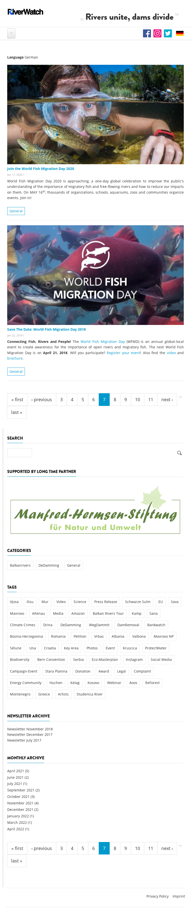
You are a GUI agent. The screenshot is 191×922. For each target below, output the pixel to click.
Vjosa (14, 601)
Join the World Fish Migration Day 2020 (40, 168)
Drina (47, 624)
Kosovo (93, 682)
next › (167, 399)
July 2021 (14, 783)
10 (137, 399)
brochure (15, 358)
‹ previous (41, 399)
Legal (121, 671)
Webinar (114, 682)
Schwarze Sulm (137, 601)
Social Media (161, 659)
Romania (58, 636)
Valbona (139, 636)
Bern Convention (51, 659)
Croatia (50, 648)
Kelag (75, 682)
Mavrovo (17, 613)
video (171, 352)
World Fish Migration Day (103, 341)
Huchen (55, 682)
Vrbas (99, 636)
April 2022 (15, 829)
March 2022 (17, 822)
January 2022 (18, 816)
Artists (63, 694)
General (16, 211)
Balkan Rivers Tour (108, 613)
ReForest (152, 682)
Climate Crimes (22, 624)
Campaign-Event (23, 671)
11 (150, 399)
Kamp (137, 613)
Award (103, 671)
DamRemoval (128, 624)
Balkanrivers (20, 565)
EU (160, 601)
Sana (153, 613)
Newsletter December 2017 (29, 734)
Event (110, 648)
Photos (92, 648)
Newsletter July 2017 (24, 740)
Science (80, 601)
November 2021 (20, 803)
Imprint (179, 896)
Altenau (38, 613)
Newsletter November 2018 (30, 729)
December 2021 (20, 809)
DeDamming (49, 565)
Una (32, 648)
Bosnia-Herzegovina (26, 636)
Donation (83, 671)
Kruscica (130, 648)
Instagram (134, 659)
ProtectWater (156, 648)
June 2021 (15, 777)
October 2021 (18, 796)
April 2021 (15, 770)
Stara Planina (56, 671)
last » (16, 412)
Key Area (71, 648)
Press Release (105, 601)
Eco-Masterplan (105, 659)
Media (58, 613)
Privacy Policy (157, 896)
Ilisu (30, 601)
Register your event (123, 352)
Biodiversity (19, 659)
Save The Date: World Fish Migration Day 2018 (46, 329)
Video (61, 601)
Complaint (142, 671)
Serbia (78, 659)
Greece (44, 694)
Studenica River (90, 694)
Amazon (78, 613)
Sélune (15, 648)
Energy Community (26, 682)
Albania (118, 636)
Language (15, 57)
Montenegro (20, 694)
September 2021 (21, 790)
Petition (80, 636)
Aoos (133, 682)
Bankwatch (156, 624)
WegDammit (99, 624)
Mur (45, 601)
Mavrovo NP (164, 636)
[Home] (25, 12)
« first (17, 399)
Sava (175, 601)
